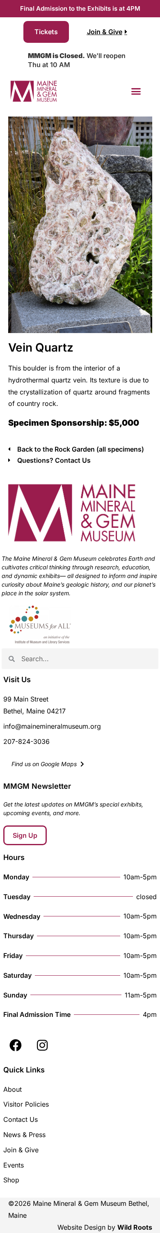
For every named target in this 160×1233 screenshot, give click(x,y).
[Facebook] (15, 1045)
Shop (11, 1180)
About (12, 1089)
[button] (136, 91)
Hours (14, 857)
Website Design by (104, 1227)
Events (13, 1165)
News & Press (24, 1134)
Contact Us (20, 1119)
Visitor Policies (26, 1104)
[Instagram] (42, 1045)
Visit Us (17, 679)
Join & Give (21, 1150)
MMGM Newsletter (37, 786)
